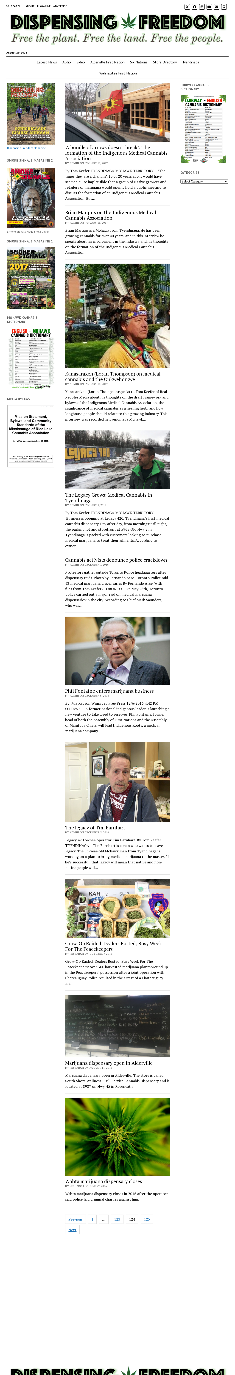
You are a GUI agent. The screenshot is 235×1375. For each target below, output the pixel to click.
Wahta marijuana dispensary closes (103, 1181)
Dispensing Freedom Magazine (26, 148)
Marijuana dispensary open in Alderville (109, 1063)
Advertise (60, 6)
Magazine (43, 6)
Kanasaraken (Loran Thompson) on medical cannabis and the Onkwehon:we (112, 376)
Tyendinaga (190, 62)
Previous (75, 1219)
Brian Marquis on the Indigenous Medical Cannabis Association (110, 215)
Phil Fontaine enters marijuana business (109, 691)
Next (72, 1229)
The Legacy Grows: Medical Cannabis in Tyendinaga (108, 498)
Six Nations (139, 62)
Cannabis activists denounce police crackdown (116, 560)
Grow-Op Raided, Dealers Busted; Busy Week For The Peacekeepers (113, 946)
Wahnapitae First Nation (118, 73)
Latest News (47, 62)
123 (117, 1219)
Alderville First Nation (107, 62)
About (30, 6)
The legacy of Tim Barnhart (95, 827)
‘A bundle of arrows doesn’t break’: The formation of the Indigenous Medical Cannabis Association (116, 153)
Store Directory (165, 62)
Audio (66, 62)
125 (147, 1219)
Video (80, 62)
